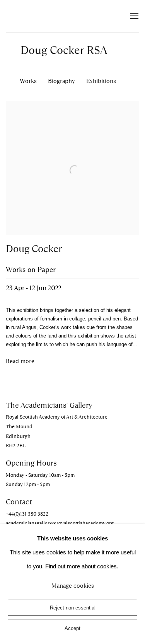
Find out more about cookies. (81, 566)
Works (28, 81)
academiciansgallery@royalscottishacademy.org (60, 523)
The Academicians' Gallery (48, 16)
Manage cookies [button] (72, 586)
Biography (61, 81)
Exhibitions (101, 81)
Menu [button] (133, 16)
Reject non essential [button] (73, 608)
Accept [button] (72, 628)
